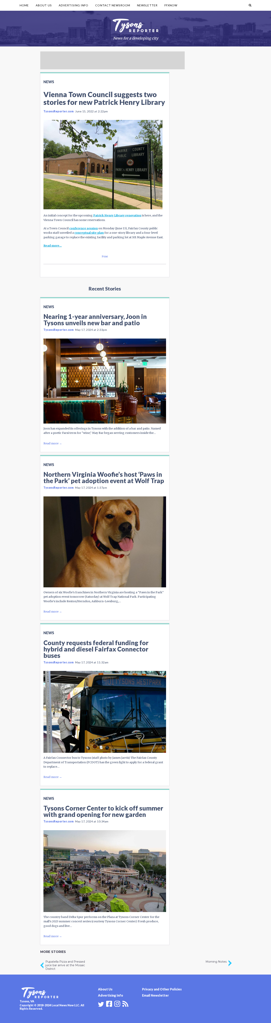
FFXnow (170, 5)
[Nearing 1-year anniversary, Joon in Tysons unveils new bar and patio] (104, 381)
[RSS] (125, 1003)
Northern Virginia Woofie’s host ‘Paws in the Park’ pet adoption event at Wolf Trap (103, 477)
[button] (250, 5)
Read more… (52, 245)
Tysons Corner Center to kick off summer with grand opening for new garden (103, 811)
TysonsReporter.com (58, 111)
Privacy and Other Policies (162, 989)
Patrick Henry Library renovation (117, 215)
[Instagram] (117, 1003)
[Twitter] (101, 1004)
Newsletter (147, 5)
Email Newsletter (155, 995)
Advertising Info (73, 5)
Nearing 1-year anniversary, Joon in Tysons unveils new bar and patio (95, 320)
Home (24, 5)
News (48, 82)
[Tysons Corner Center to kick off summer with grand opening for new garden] (104, 871)
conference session (83, 228)
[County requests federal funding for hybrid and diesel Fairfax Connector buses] (104, 712)
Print (105, 256)
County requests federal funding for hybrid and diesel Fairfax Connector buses (95, 649)
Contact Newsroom (112, 5)
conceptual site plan (89, 233)
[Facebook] (109, 1003)
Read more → (52, 443)
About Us (44, 5)
